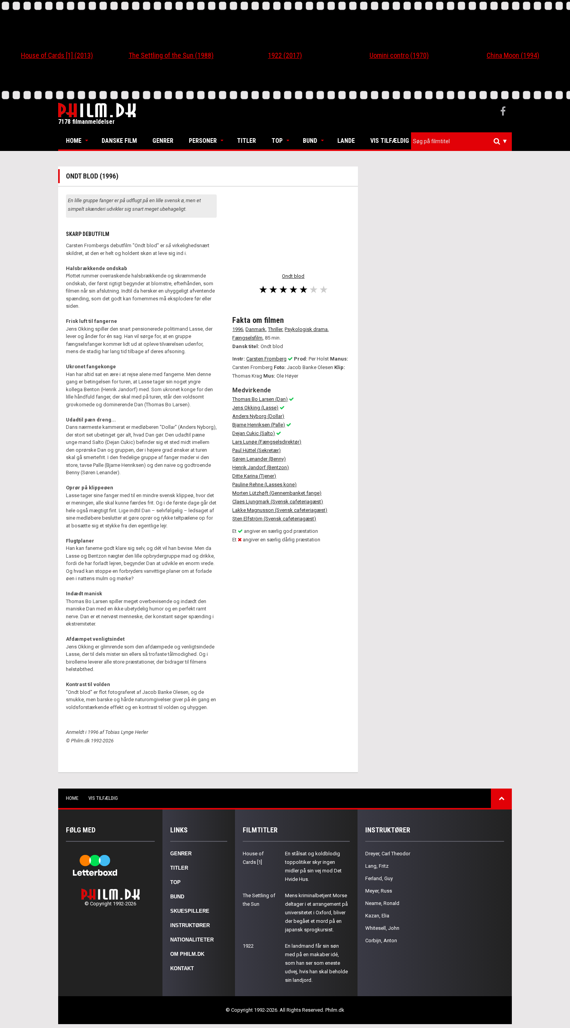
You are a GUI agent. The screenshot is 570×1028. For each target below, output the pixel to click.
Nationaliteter (192, 940)
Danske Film (119, 140)
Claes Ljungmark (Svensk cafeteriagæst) (277, 501)
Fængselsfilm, (248, 338)
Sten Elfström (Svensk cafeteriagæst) (274, 519)
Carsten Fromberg (266, 359)
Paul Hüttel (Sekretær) (256, 450)
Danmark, (256, 329)
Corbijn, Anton (381, 940)
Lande (346, 140)
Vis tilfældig (389, 140)
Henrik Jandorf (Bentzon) (260, 467)
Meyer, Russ (378, 891)
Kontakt (182, 968)
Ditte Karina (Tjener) (254, 476)
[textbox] (463, 141)
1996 (237, 329)
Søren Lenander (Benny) (259, 459)
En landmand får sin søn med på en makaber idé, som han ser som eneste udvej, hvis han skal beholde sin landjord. (316, 963)
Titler (246, 140)
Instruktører (190, 925)
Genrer (162, 140)
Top (277, 140)
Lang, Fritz (377, 866)
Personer (203, 140)
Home (73, 140)
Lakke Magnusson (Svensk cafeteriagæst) (279, 510)
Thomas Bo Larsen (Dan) (260, 399)
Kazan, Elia (377, 916)
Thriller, (275, 329)
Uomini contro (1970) (399, 55)
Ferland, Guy (379, 878)
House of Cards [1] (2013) (57, 55)
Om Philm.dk (187, 954)
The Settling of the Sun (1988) (171, 55)
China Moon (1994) (513, 55)
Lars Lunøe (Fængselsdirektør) (266, 442)
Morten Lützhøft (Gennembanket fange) (276, 493)
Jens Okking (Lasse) (255, 408)
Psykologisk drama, (307, 329)
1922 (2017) (285, 55)
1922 (248, 946)
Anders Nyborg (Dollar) (258, 416)
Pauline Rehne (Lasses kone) (264, 484)
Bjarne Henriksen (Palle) (258, 425)
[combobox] (461, 141)
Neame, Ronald (382, 903)
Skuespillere (189, 911)
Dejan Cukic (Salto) (253, 433)
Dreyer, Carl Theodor (387, 853)
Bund (310, 140)
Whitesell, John (382, 928)
